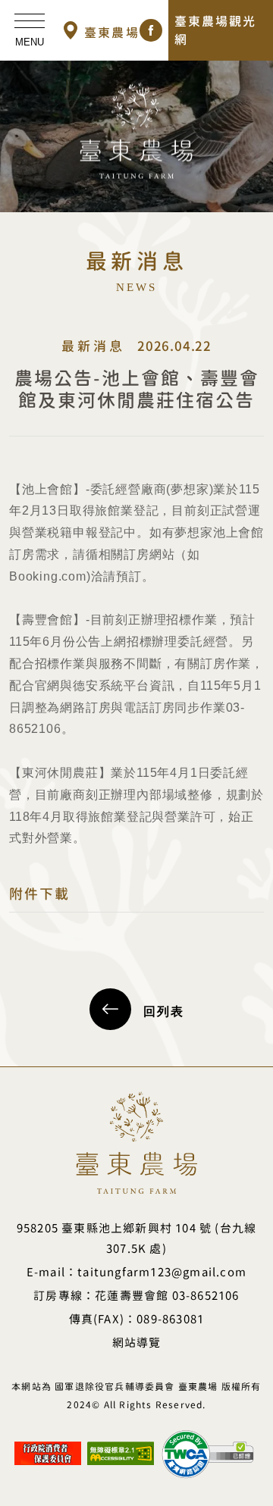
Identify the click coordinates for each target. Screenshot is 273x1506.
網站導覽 (137, 1342)
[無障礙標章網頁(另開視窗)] (120, 1447)
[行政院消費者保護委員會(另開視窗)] (47, 1447)
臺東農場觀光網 (215, 30)
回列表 (163, 1011)
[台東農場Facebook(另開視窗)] (151, 30)
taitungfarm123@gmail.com (161, 1272)
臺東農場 (112, 33)
